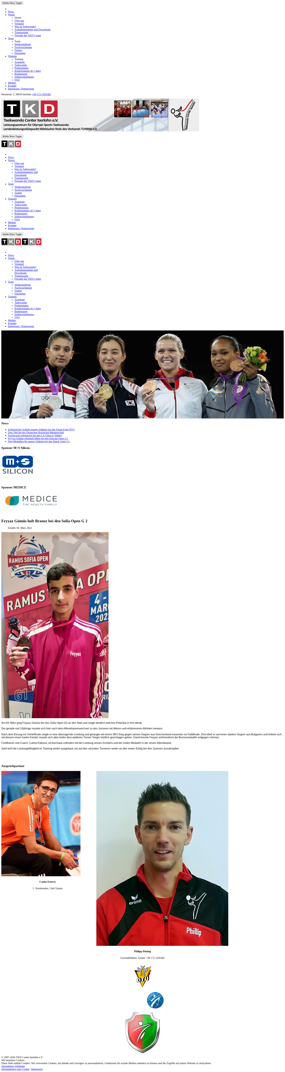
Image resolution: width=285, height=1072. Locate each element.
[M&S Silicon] (17, 475)
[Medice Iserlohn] (31, 508)
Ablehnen (20, 1066)
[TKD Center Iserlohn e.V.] (100, 130)
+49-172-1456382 (41, 94)
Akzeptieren (7, 1066)
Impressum (37, 1069)
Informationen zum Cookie (15, 1069)
